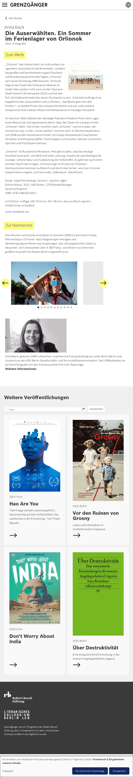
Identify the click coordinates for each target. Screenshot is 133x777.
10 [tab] (68, 307)
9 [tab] (64, 307)
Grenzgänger (39, 4)
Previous (5, 283)
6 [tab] (54, 307)
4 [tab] (48, 307)
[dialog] (66, 766)
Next (103, 283)
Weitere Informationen (20, 368)
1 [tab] (38, 307)
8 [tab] (61, 307)
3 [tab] (45, 307)
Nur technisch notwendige (90, 771)
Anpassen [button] (7, 771)
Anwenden (96, 409)
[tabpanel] (54, 283)
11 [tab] (71, 307)
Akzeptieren (119, 771)
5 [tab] (51, 307)
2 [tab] (41, 307)
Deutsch (35, 479)
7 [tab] (58, 307)
